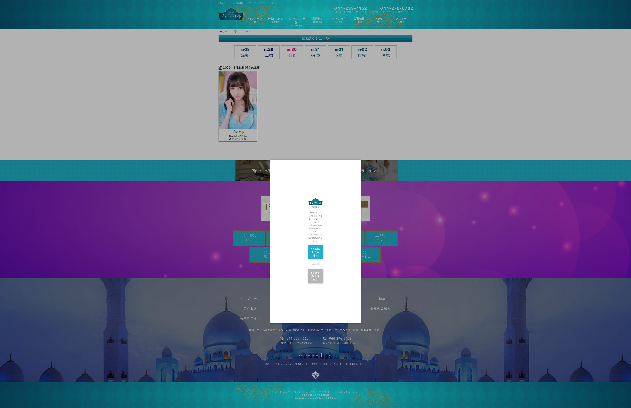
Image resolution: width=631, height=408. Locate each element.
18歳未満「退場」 (315, 276)
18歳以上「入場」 (315, 252)
